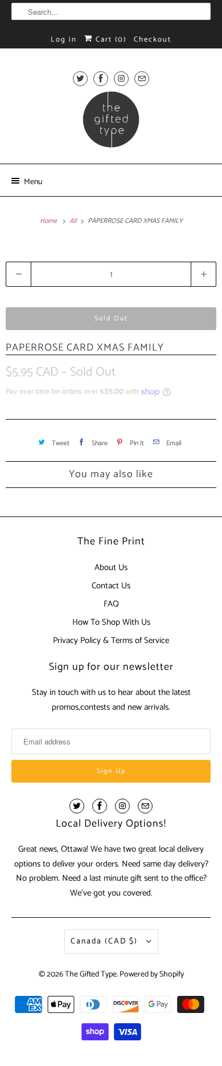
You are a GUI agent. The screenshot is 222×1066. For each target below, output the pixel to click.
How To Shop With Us (111, 622)
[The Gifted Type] (111, 123)
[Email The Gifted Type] (141, 78)
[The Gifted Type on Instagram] (121, 78)
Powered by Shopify (152, 974)
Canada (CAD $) (106, 941)
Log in (64, 40)
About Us (111, 567)
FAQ (111, 604)
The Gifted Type (91, 974)
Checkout (152, 40)
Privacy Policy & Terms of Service (111, 640)
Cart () (109, 40)
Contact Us (111, 586)
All (74, 220)
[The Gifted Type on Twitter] (80, 78)
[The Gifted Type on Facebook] (100, 78)
